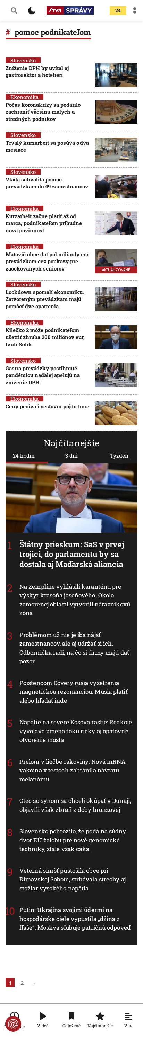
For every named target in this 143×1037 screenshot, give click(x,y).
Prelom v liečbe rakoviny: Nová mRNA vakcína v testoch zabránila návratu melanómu (72, 770)
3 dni (71, 455)
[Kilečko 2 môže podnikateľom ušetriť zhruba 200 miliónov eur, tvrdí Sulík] (116, 338)
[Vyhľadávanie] (14, 10)
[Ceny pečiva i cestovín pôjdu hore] (116, 413)
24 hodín (24, 455)
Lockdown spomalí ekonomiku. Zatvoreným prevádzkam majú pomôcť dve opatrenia (45, 299)
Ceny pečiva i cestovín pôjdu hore (47, 406)
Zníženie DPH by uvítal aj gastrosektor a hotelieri (37, 71)
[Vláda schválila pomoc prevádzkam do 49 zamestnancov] (116, 186)
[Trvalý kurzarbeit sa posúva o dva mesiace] (116, 150)
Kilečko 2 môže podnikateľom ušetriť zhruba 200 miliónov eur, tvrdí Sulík (45, 337)
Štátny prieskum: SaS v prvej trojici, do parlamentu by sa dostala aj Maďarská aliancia (71, 554)
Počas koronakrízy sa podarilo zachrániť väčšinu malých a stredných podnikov (43, 111)
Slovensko (23, 60)
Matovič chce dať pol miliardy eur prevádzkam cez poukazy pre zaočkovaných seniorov (47, 261)
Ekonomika (24, 97)
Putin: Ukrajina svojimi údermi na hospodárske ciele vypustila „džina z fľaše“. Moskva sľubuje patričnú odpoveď (75, 918)
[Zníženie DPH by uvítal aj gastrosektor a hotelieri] (116, 75)
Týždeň (119, 455)
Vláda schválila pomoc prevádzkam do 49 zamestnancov (47, 183)
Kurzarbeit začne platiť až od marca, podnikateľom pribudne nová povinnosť (44, 223)
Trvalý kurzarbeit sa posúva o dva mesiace (47, 146)
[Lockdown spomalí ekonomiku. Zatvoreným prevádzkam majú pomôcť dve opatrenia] (116, 299)
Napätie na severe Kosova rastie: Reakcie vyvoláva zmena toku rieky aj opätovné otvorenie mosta (75, 731)
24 (118, 10)
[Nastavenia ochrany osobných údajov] (13, 1024)
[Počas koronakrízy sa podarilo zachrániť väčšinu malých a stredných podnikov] (116, 112)
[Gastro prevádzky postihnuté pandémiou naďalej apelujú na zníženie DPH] (116, 376)
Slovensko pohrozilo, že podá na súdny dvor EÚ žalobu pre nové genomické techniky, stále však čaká (72, 840)
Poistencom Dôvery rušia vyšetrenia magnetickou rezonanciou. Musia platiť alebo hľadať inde (73, 691)
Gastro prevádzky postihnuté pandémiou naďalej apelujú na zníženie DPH (43, 375)
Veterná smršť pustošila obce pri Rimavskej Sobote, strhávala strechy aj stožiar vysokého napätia (72, 879)
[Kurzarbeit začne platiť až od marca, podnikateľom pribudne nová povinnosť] (116, 224)
